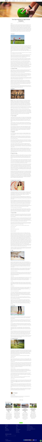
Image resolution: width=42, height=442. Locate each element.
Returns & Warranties (18, 429)
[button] (10, 0)
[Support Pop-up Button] (41, 441)
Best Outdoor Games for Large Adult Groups (17, 409)
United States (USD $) (8, 440)
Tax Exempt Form (7, 429)
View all (21, 422)
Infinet (29, 47)
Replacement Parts (7, 430)
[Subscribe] (15, 435)
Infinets (16, 381)
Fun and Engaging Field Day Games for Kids (25, 410)
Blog (5, 427)
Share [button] (11, 23)
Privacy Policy (17, 431)
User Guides (6, 428)
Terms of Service (17, 432)
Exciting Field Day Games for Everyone (33, 409)
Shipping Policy (17, 430)
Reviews (17, 428)
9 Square (12, 109)
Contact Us (17, 426)
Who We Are (6, 426)
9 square (12, 100)
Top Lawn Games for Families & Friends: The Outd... (9, 410)
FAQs (16, 427)
